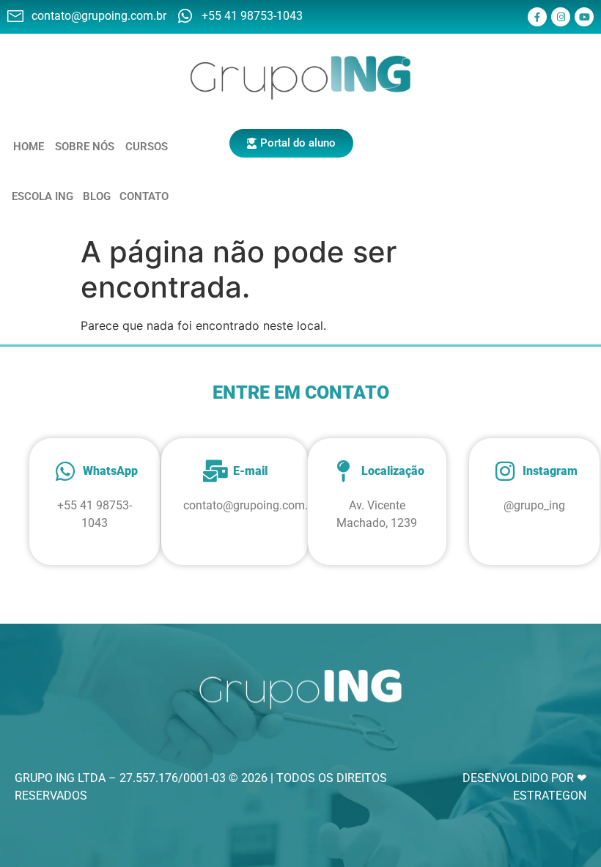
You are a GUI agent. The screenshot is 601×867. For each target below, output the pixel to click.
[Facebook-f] (537, 16)
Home (28, 146)
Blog (97, 196)
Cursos (146, 146)
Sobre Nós (84, 146)
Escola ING (42, 196)
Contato (144, 196)
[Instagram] (560, 16)
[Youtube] (584, 16)
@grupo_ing (534, 505)
